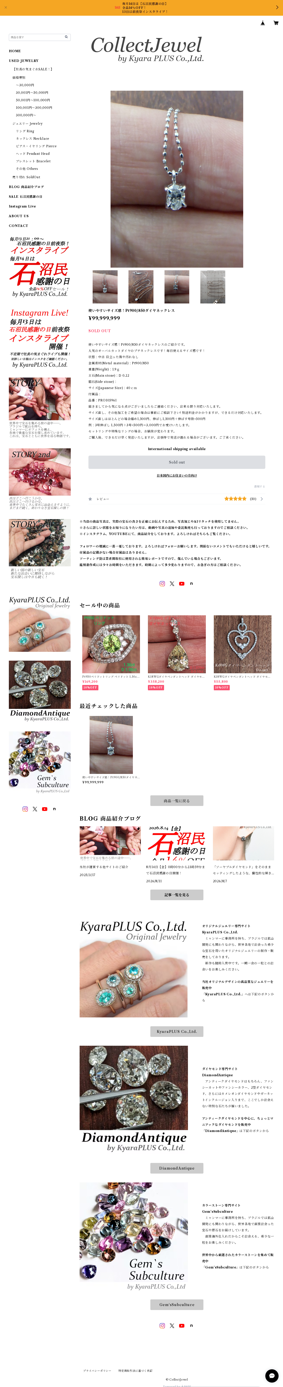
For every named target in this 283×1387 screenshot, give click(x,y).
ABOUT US (19, 216)
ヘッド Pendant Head (33, 154)
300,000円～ (26, 115)
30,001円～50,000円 (32, 93)
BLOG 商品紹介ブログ (26, 187)
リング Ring (25, 131)
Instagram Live (22, 206)
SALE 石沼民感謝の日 (26, 197)
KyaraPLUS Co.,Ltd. (177, 1031)
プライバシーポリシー (97, 1370)
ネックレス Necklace (32, 139)
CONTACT (18, 226)
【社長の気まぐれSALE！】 (33, 69)
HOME (15, 51)
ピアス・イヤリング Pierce (36, 146)
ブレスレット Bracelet (33, 161)
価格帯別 (18, 78)
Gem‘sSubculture (177, 1305)
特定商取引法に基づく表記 (136, 1370)
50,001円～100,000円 (33, 100)
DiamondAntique (176, 1168)
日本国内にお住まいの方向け (177, 476)
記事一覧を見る (176, 895)
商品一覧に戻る (177, 801)
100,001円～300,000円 (34, 108)
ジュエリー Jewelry (27, 124)
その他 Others (27, 169)
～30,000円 (25, 85)
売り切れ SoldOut (26, 177)
